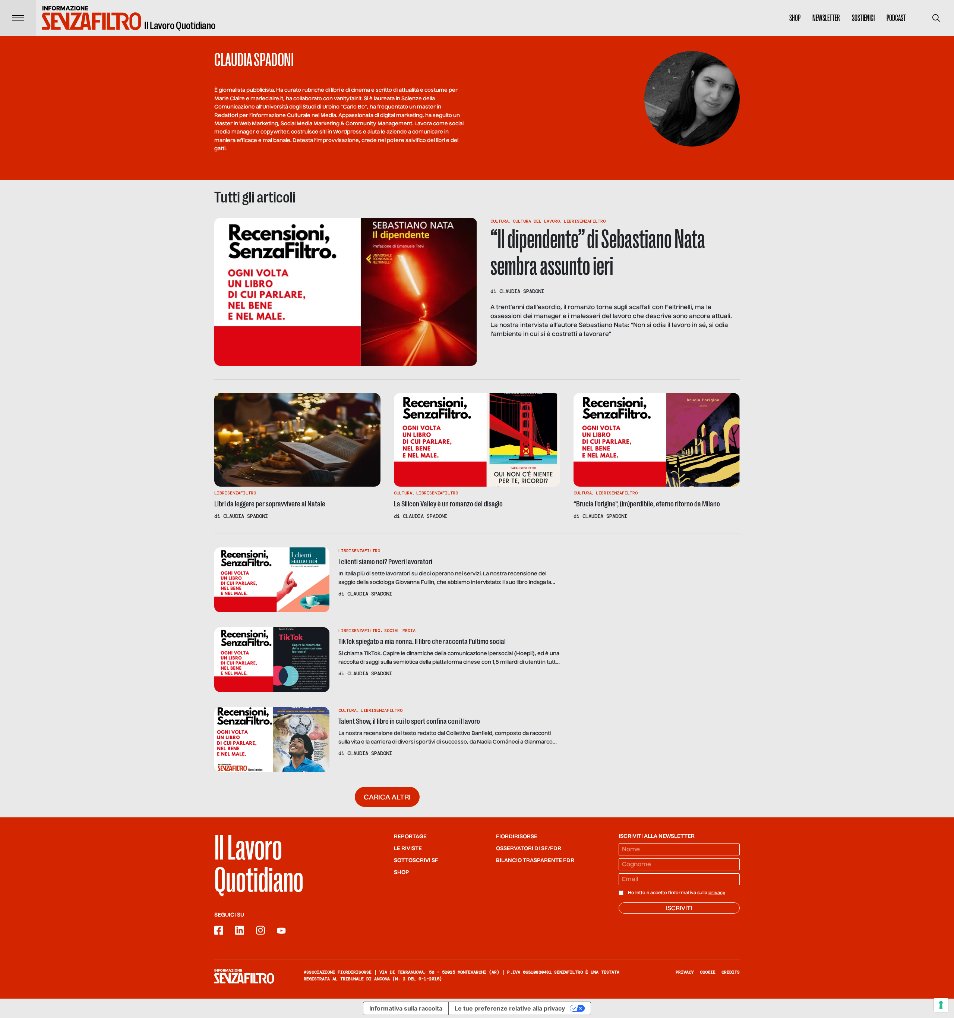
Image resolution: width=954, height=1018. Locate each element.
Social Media (400, 631)
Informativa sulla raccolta (405, 1008)
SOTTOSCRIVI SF (416, 860)
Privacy (685, 972)
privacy (716, 893)
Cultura (499, 221)
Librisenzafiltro (585, 221)
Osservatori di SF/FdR (528, 848)
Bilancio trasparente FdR (535, 860)
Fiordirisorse (516, 836)
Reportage (410, 836)
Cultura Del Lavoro (536, 221)
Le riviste (408, 848)
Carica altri (387, 797)
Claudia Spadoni (521, 291)
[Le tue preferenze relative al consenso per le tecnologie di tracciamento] (941, 1005)
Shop (794, 18)
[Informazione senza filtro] (244, 976)
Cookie (708, 972)
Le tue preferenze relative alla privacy (510, 1008)
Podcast (896, 18)
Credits (730, 972)
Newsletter (826, 18)
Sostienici (863, 18)
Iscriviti (679, 909)
